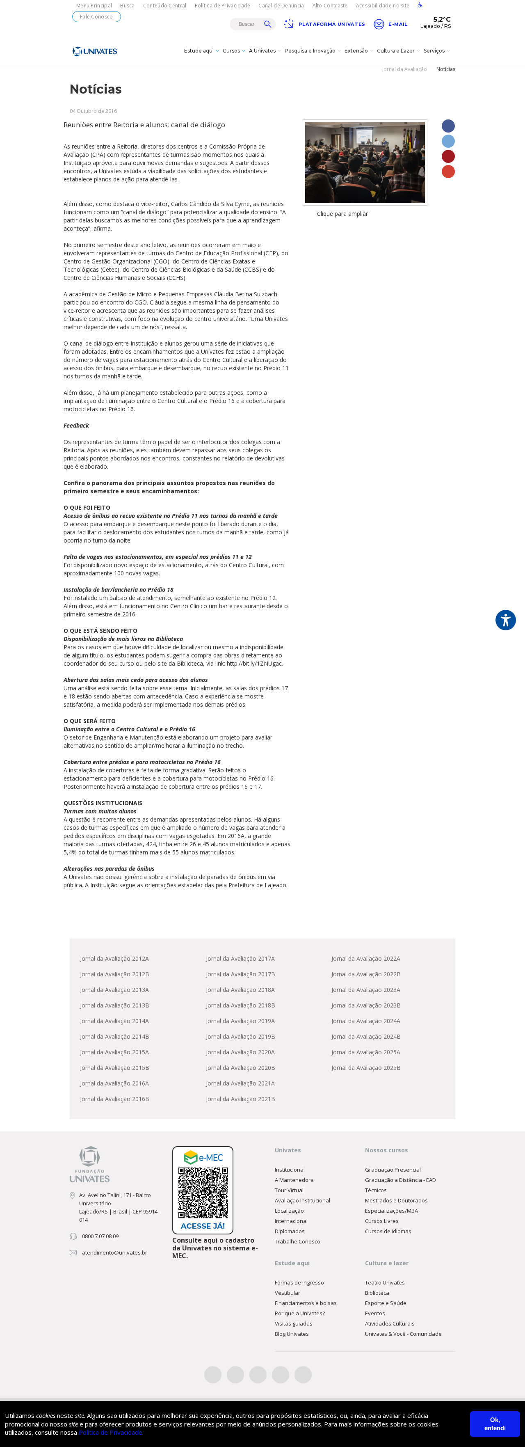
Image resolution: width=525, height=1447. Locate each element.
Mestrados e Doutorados (396, 1200)
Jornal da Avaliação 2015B (114, 1068)
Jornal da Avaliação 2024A (365, 1021)
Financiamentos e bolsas (306, 1303)
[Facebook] (212, 1374)
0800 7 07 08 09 (100, 1236)
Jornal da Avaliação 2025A (365, 1052)
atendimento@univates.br (114, 1252)
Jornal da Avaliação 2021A (240, 1083)
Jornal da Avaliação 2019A (240, 1021)
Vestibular (287, 1292)
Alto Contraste (330, 5)
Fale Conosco (96, 16)
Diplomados (290, 1231)
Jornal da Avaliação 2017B (240, 974)
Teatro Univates (385, 1282)
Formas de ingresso (299, 1282)
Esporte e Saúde (385, 1303)
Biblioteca (377, 1292)
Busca (127, 5)
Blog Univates (292, 1333)
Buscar (268, 24)
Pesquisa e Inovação (310, 51)
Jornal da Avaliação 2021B (240, 1099)
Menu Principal (94, 5)
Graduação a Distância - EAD (400, 1180)
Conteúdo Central (165, 5)
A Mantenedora (294, 1180)
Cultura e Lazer (396, 51)
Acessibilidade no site (383, 5)
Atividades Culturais (390, 1323)
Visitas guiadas (294, 1323)
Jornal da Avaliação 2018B (240, 1005)
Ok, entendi (495, 1423)
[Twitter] (235, 1374)
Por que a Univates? (300, 1313)
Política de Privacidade (223, 5)
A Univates (262, 51)
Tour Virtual (289, 1190)
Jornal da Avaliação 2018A (240, 990)
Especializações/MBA (391, 1210)
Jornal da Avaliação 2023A (365, 990)
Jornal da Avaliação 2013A (114, 990)
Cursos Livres (382, 1221)
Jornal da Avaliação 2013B (114, 1005)
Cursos (231, 51)
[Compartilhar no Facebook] (448, 126)
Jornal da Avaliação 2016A (114, 1083)
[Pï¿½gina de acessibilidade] (420, 5)
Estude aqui (199, 51)
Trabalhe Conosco (297, 1241)
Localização (289, 1210)
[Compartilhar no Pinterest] (448, 156)
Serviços (434, 51)
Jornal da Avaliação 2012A (114, 958)
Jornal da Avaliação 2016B (114, 1099)
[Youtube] (280, 1374)
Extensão (356, 51)
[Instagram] (258, 1374)
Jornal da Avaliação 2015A (114, 1052)
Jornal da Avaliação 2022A (365, 958)
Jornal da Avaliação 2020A (240, 1052)
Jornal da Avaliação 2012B (114, 974)
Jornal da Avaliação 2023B (366, 1005)
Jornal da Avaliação (404, 69)
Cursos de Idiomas (388, 1231)
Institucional (290, 1169)
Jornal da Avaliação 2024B (366, 1036)
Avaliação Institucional (302, 1200)
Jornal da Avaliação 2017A (240, 958)
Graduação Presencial (393, 1169)
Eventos (375, 1313)
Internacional (291, 1221)
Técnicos (376, 1190)
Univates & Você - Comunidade (403, 1333)
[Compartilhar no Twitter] (448, 141)
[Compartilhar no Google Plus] (448, 171)
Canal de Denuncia (281, 5)
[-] (365, 162)
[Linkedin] (303, 1374)
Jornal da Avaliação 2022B (366, 974)
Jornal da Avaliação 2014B (114, 1036)
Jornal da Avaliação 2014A (114, 1021)
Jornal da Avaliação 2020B (240, 1068)
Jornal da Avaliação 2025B (366, 1068)
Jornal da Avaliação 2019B (240, 1036)
